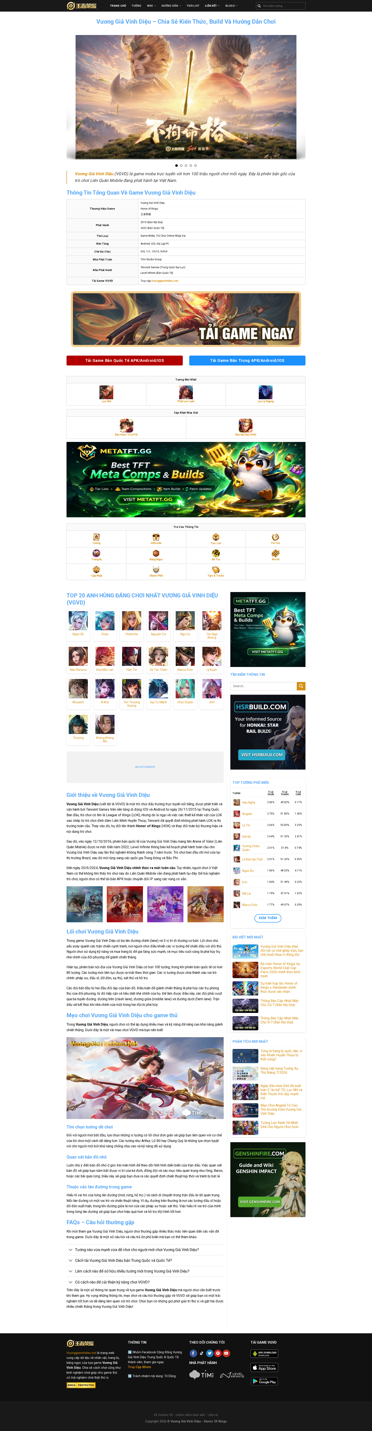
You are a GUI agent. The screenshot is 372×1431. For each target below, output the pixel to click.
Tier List (193, 5)
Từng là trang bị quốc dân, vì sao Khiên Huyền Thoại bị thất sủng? (281, 1055)
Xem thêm (268, 918)
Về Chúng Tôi (163, 1415)
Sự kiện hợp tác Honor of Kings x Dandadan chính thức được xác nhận (279, 987)
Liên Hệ (213, 1415)
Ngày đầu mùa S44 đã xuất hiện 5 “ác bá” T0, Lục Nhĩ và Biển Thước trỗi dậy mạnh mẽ (281, 1092)
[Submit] (301, 686)
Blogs (230, 5)
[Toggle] (71, 1250)
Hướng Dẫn (169, 5)
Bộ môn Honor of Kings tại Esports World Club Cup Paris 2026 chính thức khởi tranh (280, 970)
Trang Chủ (118, 5)
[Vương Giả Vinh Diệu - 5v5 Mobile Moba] (85, 6)
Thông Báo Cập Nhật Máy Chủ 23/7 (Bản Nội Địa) (279, 1003)
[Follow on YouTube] (226, 1353)
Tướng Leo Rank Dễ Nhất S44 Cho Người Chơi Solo (279, 1125)
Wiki (150, 5)
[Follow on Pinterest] (218, 1353)
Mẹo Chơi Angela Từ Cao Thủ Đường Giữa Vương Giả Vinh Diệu (280, 1109)
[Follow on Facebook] (193, 1353)
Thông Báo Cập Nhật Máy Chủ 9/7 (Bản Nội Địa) (279, 1020)
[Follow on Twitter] (210, 1353)
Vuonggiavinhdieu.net (81, 1353)
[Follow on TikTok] (201, 1353)
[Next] (303, 97)
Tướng (136, 5)
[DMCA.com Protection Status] (81, 1385)
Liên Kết (211, 5)
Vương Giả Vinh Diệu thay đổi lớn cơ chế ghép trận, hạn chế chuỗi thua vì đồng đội (281, 950)
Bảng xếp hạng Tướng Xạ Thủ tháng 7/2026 (279, 1070)
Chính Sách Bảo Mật (190, 1415)
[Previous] (69, 97)
